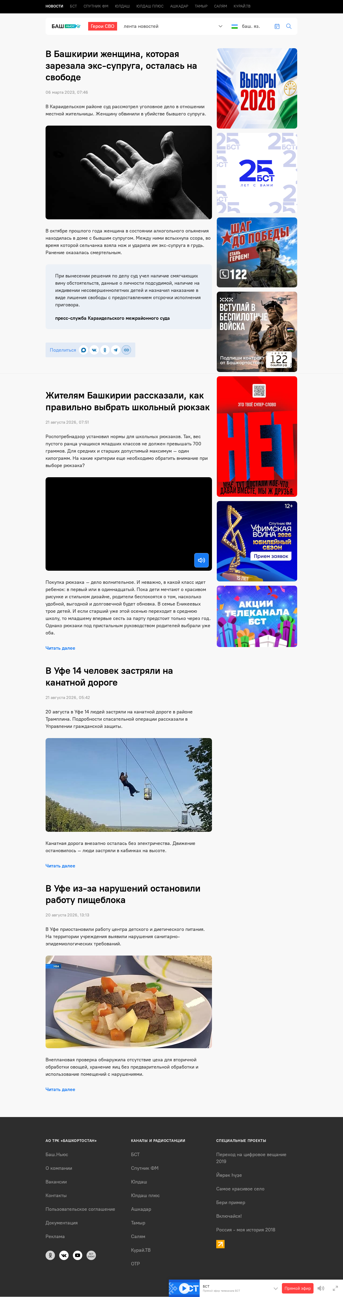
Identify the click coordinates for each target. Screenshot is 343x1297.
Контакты (56, 1195)
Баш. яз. (251, 26)
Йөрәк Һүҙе (229, 1175)
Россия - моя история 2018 (245, 1230)
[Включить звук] (201, 560)
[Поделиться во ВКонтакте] (94, 350)
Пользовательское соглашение (80, 1209)
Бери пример (230, 1202)
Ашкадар (179, 6)
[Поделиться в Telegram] (115, 350)
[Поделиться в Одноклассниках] (105, 350)
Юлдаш (122, 6)
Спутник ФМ (96, 6)
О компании (59, 1168)
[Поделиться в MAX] (83, 350)
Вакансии (56, 1182)
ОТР (135, 1264)
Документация (62, 1223)
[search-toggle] (289, 26)
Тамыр (201, 6)
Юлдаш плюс (149, 6)
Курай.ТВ (242, 6)
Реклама (55, 1236)
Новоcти (54, 6)
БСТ (73, 6)
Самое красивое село (240, 1189)
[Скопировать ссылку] (126, 349)
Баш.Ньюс (57, 1154)
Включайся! (229, 1216)
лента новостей (141, 26)
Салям (220, 6)
